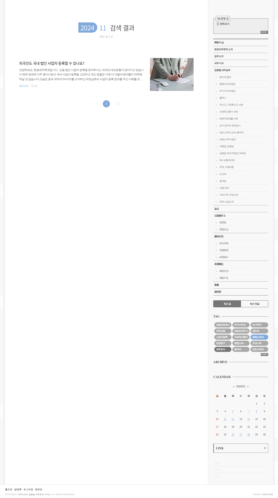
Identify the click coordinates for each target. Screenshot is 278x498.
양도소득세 (258, 349)
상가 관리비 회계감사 (229, 125)
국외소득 (256, 343)
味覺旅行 (223, 257)
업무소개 (23, 86)
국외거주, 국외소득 (228, 194)
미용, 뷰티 (224, 187)
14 (248, 419)
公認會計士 (219, 215)
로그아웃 (28, 489)
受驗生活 (223, 229)
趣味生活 (218, 236)
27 (241, 434)
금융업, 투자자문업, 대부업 (232, 153)
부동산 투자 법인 (227, 139)
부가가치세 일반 (227, 90)
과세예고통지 (241, 337)
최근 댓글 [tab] (254, 303)
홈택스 (222, 97)
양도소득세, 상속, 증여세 (231, 132)
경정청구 (220, 343)
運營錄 (222, 222)
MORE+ (264, 32)
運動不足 (223, 278)
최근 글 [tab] (227, 303)
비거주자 (256, 324)
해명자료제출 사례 (228, 118)
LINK (219, 448)
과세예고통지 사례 (228, 111)
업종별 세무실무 (222, 70)
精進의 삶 (219, 42)
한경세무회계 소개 (223, 49)
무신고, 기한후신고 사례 (231, 104)
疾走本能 (223, 243)
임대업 (222, 181)
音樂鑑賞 (223, 250)
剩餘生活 (223, 271)
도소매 (222, 174)
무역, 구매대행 (226, 167)
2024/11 (240, 386)
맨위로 (38, 489)
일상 (216, 208)
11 (225, 419)
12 (233, 419)
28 (248, 434)
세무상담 (220, 330)
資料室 (217, 291)
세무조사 (220, 349)
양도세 (255, 330)
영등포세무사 (241, 330)
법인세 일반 (225, 77)
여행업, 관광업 (226, 146)
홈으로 (8, 489)
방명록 (18, 489)
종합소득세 (258, 337)
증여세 (237, 349)
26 (233, 434)
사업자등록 (221, 337)
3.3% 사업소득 (226, 201)
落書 (216, 284)
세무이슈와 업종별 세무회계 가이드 (34, 494)
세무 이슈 (219, 63)
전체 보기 (224, 23)
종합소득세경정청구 (242, 343)
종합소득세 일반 (227, 84)
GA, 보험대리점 (226, 160)
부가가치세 (239, 324)
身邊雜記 (218, 264)
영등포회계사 (223, 324)
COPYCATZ (267, 494)
